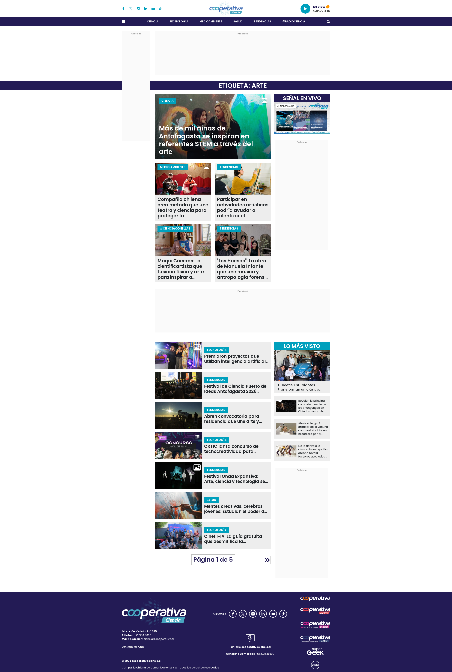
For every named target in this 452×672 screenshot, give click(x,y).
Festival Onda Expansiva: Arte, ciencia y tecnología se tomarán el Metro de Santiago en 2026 (234, 479)
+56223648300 (264, 654)
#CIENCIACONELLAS (175, 228)
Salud (237, 21)
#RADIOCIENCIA (293, 21)
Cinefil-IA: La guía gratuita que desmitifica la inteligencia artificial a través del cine (236, 539)
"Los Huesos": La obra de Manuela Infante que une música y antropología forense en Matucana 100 (242, 269)
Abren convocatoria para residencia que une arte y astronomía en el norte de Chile (232, 419)
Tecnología (179, 21)
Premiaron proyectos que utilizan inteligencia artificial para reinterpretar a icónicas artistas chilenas (235, 359)
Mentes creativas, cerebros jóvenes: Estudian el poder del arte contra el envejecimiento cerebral (236, 509)
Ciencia (152, 21)
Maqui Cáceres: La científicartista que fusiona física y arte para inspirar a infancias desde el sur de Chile (183, 269)
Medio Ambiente (172, 167)
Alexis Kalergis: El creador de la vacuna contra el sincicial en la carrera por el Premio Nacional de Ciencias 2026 (313, 429)
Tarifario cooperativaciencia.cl (250, 647)
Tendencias (262, 21)
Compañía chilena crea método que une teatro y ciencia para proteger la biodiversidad (182, 208)
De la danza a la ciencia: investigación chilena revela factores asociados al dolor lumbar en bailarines (313, 451)
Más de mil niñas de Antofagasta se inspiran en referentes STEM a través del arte (206, 140)
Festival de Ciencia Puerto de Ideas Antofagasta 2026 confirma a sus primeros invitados (235, 389)
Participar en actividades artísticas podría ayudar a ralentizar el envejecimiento (243, 208)
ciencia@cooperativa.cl (159, 639)
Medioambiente (211, 21)
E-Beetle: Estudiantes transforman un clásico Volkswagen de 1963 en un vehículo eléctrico (301, 387)
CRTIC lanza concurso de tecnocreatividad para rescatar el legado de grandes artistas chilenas (232, 449)
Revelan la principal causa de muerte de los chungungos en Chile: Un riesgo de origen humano (312, 406)
